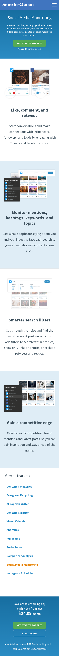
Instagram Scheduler (20, 573)
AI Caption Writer (18, 504)
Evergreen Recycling (20, 495)
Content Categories (19, 486)
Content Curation (18, 512)
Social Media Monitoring (22, 564)
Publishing (13, 538)
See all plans (29, 633)
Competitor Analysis (20, 556)
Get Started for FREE (29, 43)
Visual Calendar (17, 521)
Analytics (13, 530)
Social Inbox (14, 547)
